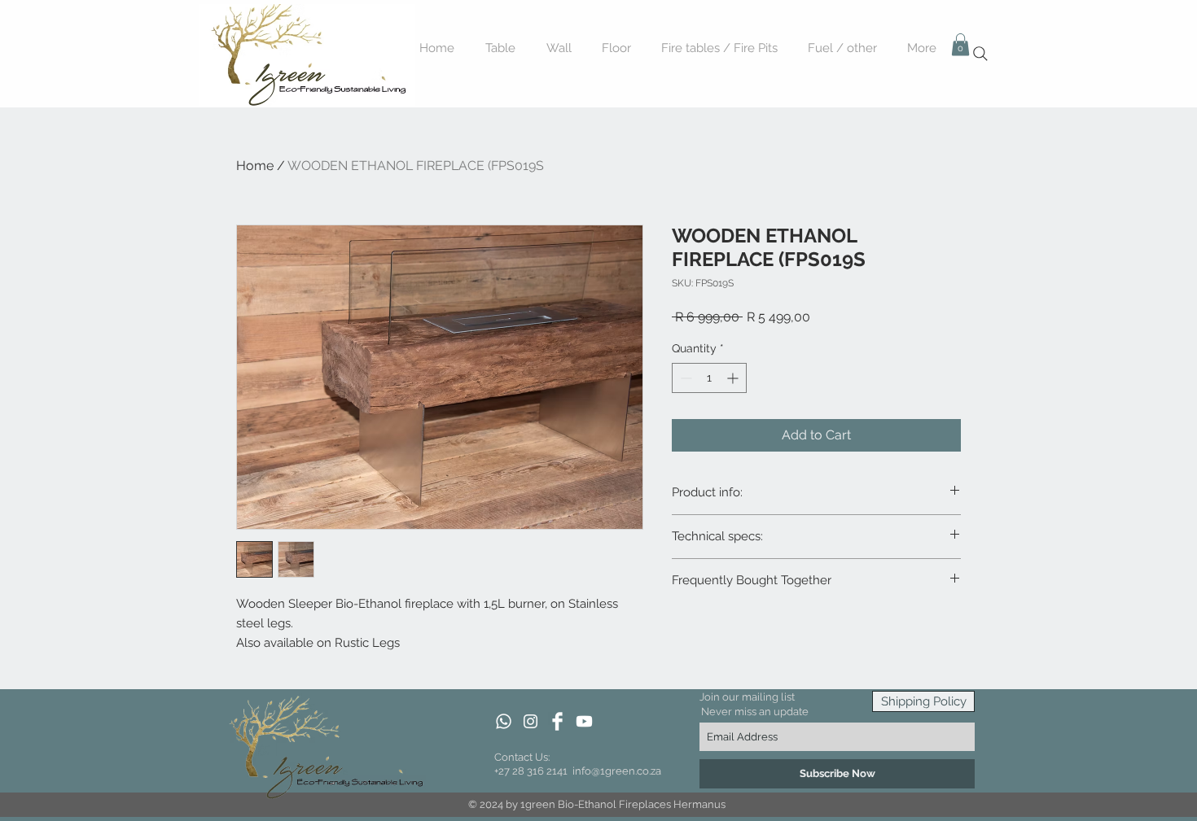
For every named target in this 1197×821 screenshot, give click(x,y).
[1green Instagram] (530, 721)
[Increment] (734, 378)
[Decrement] (684, 378)
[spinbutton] (709, 378)
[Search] (980, 54)
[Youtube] (584, 721)
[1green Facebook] (557, 721)
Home (255, 165)
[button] (960, 44)
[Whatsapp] (503, 721)
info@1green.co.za (616, 771)
